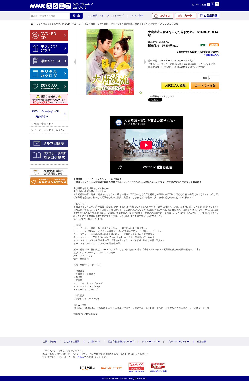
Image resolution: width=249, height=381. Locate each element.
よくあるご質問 (71, 341)
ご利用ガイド (97, 15)
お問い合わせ (49, 341)
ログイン (162, 16)
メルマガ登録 (136, 15)
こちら (80, 357)
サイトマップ (116, 15)
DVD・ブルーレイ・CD (76, 24)
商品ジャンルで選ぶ (53, 24)
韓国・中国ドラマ (113, 24)
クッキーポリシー (151, 341)
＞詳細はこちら (211, 54)
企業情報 (201, 341)
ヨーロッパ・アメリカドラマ (49, 130)
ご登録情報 (208, 16)
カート (185, 16)
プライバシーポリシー (178, 341)
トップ (37, 24)
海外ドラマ (96, 24)
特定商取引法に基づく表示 (121, 341)
